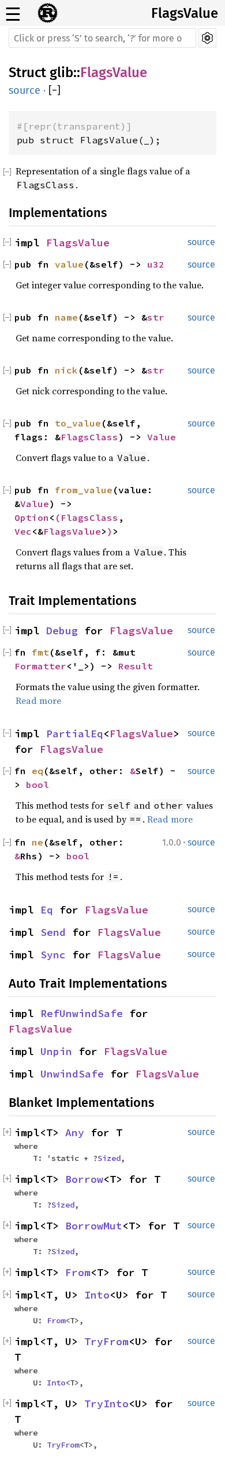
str (155, 317)
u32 (155, 264)
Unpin (56, 1051)
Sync (53, 954)
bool (37, 784)
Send (53, 932)
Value (161, 437)
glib (61, 72)
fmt (40, 652)
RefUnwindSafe (81, 1013)
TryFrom (106, 1341)
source (24, 90)
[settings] (207, 38)
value (69, 264)
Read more (38, 700)
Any (74, 1132)
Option (31, 517)
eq (37, 770)
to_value (78, 423)
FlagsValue (184, 13)
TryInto (106, 1403)
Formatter (40, 666)
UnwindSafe (72, 1073)
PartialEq (74, 733)
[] (54, 90)
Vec (23, 531)
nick (66, 370)
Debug (62, 630)
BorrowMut (93, 1225)
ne (37, 842)
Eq (46, 909)
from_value (83, 490)
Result (135, 666)
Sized (109, 1158)
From (78, 1272)
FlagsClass (89, 437)
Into (97, 1294)
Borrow (84, 1179)
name (66, 317)
